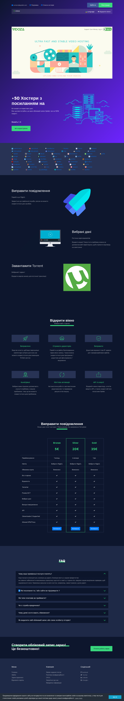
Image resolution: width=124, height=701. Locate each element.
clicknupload (17, 151)
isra (56, 156)
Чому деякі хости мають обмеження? (34, 613)
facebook (92, 151)
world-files (33, 167)
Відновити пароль (18, 680)
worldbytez (50, 148)
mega (15, 159)
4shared (93, 148)
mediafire (93, 156)
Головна (14, 672)
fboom (29, 153)
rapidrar (87, 169)
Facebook (84, 672)
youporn (75, 167)
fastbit (15, 153)
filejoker (66, 148)
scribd (30, 161)
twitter (45, 164)
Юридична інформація (53, 683)
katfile (79, 156)
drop (64, 151)
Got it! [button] (115, 697)
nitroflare (43, 159)
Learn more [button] (78, 698)
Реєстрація (105, 5)
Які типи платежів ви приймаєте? (32, 598)
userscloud (34, 148)
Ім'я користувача (21, 128)
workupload (17, 167)
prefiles (73, 159)
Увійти (14, 675)
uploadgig (44, 169)
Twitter (85, 675)
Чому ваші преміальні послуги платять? (35, 574)
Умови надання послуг (53, 672)
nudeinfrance (17, 148)
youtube (89, 167)
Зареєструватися (17, 677)
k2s (67, 156)
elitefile (77, 151)
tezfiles (73, 169)
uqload (74, 164)
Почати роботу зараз (101, 649)
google (15, 156)
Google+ (85, 680)
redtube (16, 161)
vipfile (87, 164)
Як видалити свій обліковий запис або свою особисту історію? (44, 620)
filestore (59, 169)
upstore (15, 169)
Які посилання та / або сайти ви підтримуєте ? (39, 591)
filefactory (56, 153)
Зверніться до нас (52, 680)
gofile (103, 153)
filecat (42, 153)
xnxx (47, 167)
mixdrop (28, 159)
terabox (89, 161)
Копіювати (56, 528)
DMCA (48, 677)
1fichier (80, 148)
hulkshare (43, 156)
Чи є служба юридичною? (29, 605)
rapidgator (87, 159)
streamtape (74, 161)
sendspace (44, 161)
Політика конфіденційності (55, 675)
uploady (59, 164)
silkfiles (58, 161)
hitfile (29, 156)
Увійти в (93, 5)
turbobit (31, 164)
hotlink (30, 169)
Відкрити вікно (105, 12)
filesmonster (73, 153)
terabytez (16, 164)
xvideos (60, 167)
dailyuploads (34, 151)
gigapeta (89, 153)
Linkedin (85, 677)
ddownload (50, 151)
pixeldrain (58, 159)
